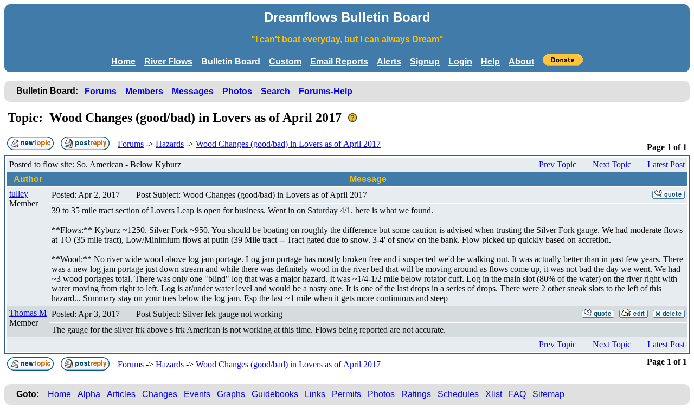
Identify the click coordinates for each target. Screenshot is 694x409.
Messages (193, 91)
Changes (159, 394)
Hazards (170, 143)
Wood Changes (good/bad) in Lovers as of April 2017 (288, 143)
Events (197, 394)
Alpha (89, 394)
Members (144, 91)
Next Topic (612, 164)
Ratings (416, 394)
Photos (237, 91)
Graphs (231, 394)
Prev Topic (557, 164)
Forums (101, 91)
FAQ (517, 394)
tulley (18, 193)
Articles (121, 394)
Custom (285, 61)
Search (275, 91)
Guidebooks (275, 394)
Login (460, 61)
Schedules (458, 394)
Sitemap (548, 394)
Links (315, 394)
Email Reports (339, 61)
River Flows (168, 61)
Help (490, 61)
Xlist (493, 394)
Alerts (389, 61)
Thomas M (28, 312)
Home (123, 61)
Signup (425, 61)
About (521, 61)
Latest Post (666, 164)
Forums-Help (325, 91)
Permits (346, 394)
